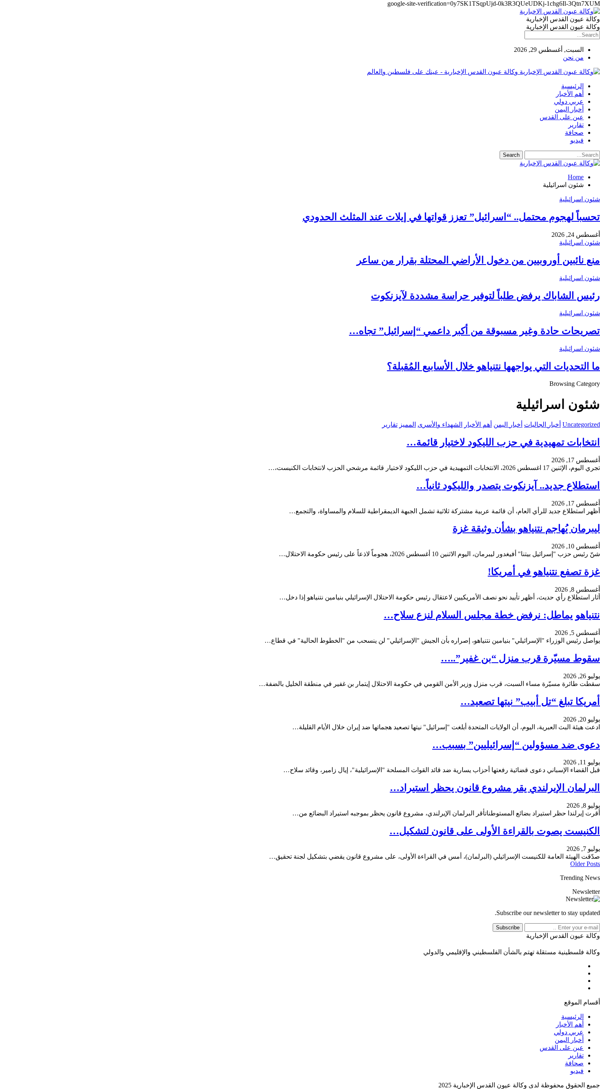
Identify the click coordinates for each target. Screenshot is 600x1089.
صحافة (574, 132)
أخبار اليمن (569, 109)
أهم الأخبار (570, 93)
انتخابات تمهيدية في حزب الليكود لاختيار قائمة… (503, 442)
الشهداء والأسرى (440, 424)
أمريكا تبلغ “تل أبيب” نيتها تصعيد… (530, 701)
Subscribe (508, 927)
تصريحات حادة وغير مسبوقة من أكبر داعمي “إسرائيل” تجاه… (474, 330)
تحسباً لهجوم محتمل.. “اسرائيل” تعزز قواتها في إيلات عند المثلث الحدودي (451, 217)
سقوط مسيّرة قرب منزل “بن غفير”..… (520, 658)
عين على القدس (562, 117)
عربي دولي (569, 101)
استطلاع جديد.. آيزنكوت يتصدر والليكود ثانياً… (508, 485)
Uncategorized (581, 424)
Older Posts (585, 863)
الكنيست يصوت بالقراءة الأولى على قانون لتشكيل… (494, 831)
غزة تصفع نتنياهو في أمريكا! (544, 571)
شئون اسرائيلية (579, 199)
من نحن (573, 57)
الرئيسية (572, 85)
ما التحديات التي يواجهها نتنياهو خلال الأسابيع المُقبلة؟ (493, 366)
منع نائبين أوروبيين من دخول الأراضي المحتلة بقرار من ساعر (478, 260)
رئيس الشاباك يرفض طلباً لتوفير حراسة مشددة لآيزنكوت (485, 295)
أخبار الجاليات (542, 424)
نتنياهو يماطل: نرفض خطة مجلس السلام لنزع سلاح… (492, 615)
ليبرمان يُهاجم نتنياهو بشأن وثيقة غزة (526, 528)
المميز (407, 424)
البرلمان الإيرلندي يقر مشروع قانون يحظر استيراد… (495, 787)
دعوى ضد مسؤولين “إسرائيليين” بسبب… (516, 744)
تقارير (576, 124)
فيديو (577, 140)
